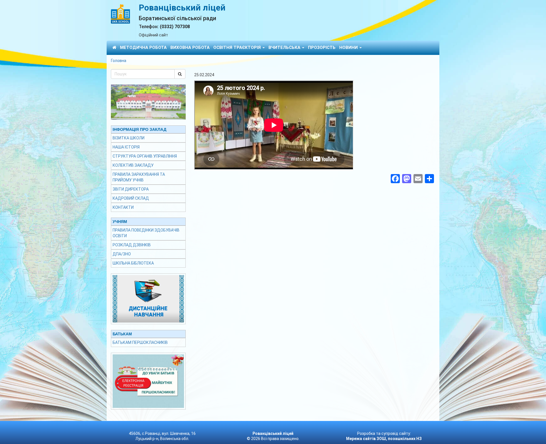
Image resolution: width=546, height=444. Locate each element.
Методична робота (143, 47)
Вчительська (284, 47)
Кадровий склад (131, 198)
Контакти (123, 207)
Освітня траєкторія (237, 47)
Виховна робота (190, 47)
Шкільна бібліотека (133, 263)
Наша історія (126, 147)
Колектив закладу (133, 165)
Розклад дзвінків (132, 245)
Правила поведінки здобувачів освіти (146, 233)
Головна (118, 60)
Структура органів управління (145, 156)
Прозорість (322, 47)
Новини (349, 47)
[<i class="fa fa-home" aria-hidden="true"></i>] (114, 47)
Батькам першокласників (140, 342)
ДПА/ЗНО (122, 254)
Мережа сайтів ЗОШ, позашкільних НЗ (384, 438)
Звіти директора (131, 189)
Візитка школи (128, 138)
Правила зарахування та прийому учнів (139, 177)
